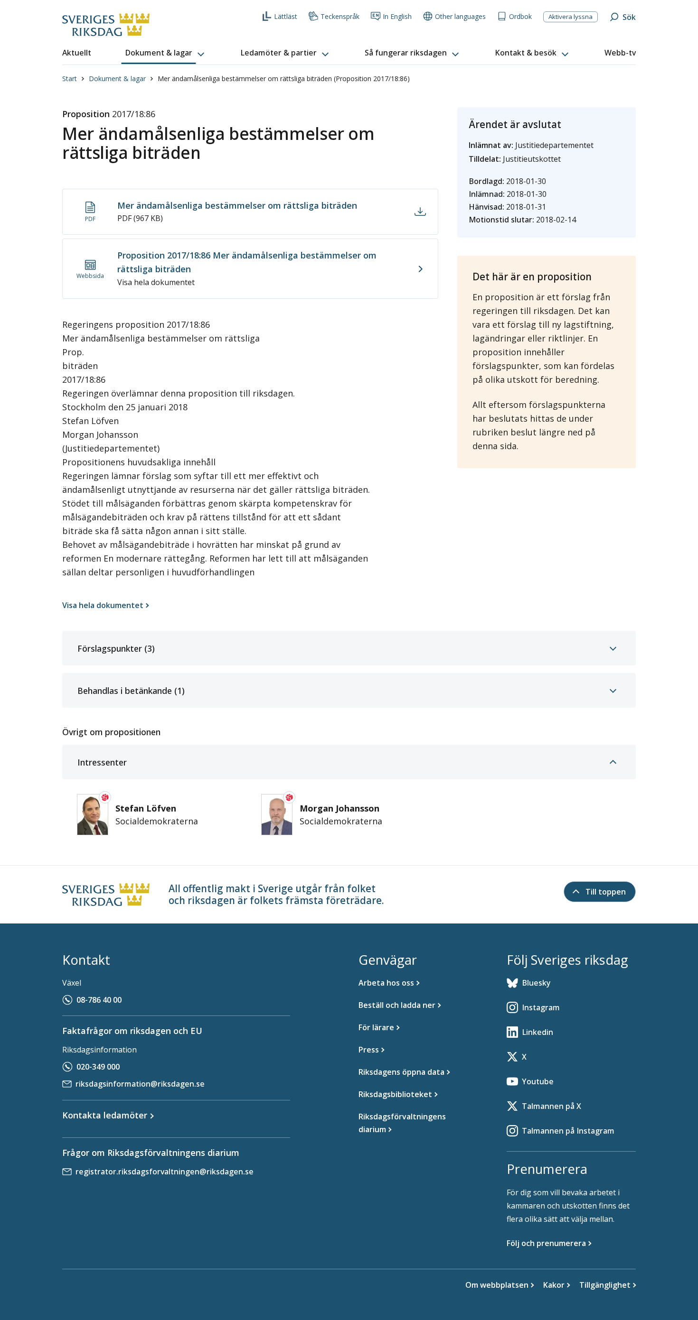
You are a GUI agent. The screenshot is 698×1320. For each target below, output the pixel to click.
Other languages (460, 16)
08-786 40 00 (99, 1000)
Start (69, 78)
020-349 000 (98, 1067)
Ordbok (520, 16)
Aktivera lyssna (570, 16)
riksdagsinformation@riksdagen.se (140, 1084)
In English (397, 16)
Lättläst (285, 16)
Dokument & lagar (117, 78)
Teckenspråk (340, 16)
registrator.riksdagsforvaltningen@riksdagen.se (164, 1171)
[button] (165, 53)
